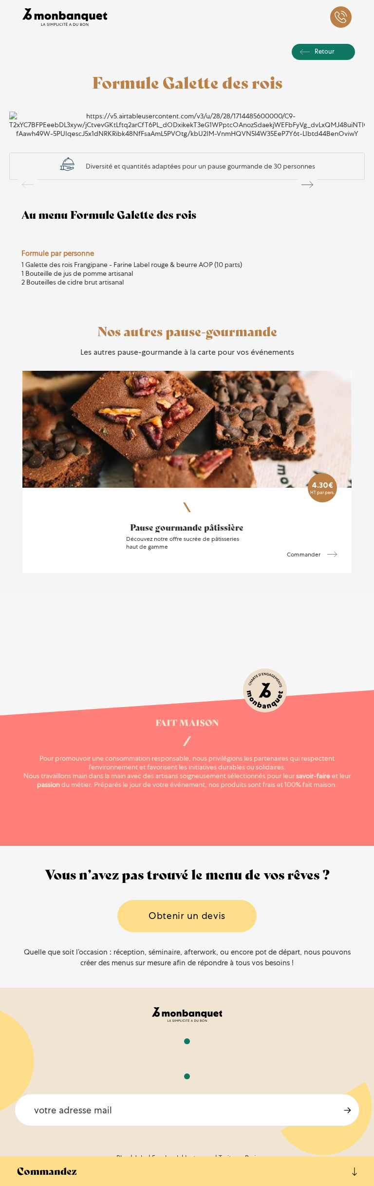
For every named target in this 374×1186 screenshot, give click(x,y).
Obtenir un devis (187, 916)
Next (307, 184)
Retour (325, 51)
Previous (28, 184)
